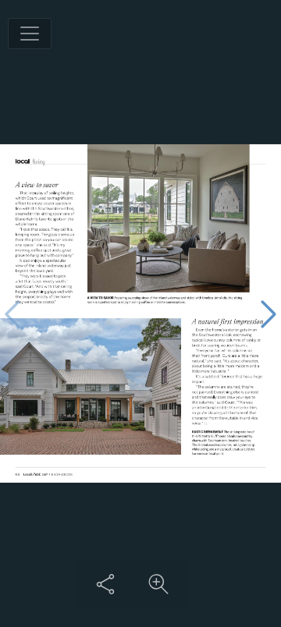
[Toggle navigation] (30, 33)
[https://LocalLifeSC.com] (35, 474)
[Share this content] (105, 584)
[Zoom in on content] (158, 584)
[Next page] (268, 314)
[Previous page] (12, 314)
